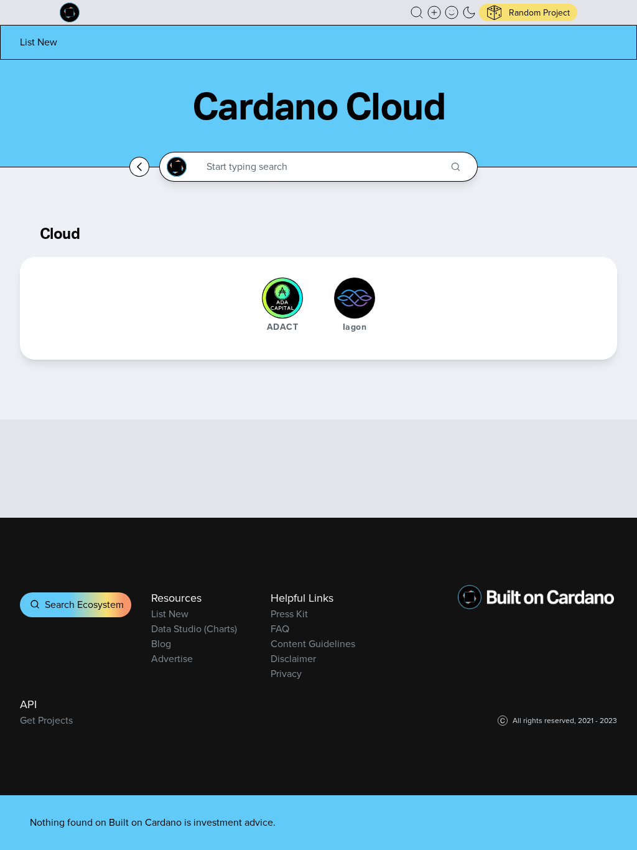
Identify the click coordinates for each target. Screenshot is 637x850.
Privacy (286, 673)
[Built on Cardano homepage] (70, 12)
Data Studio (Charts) (194, 629)
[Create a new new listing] (434, 12)
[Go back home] (139, 167)
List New (38, 42)
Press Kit (289, 614)
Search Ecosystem (84, 604)
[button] (416, 12)
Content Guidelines (313, 644)
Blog (161, 644)
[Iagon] (354, 298)
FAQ (280, 629)
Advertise (172, 659)
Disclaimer (293, 659)
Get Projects (46, 720)
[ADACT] (282, 298)
